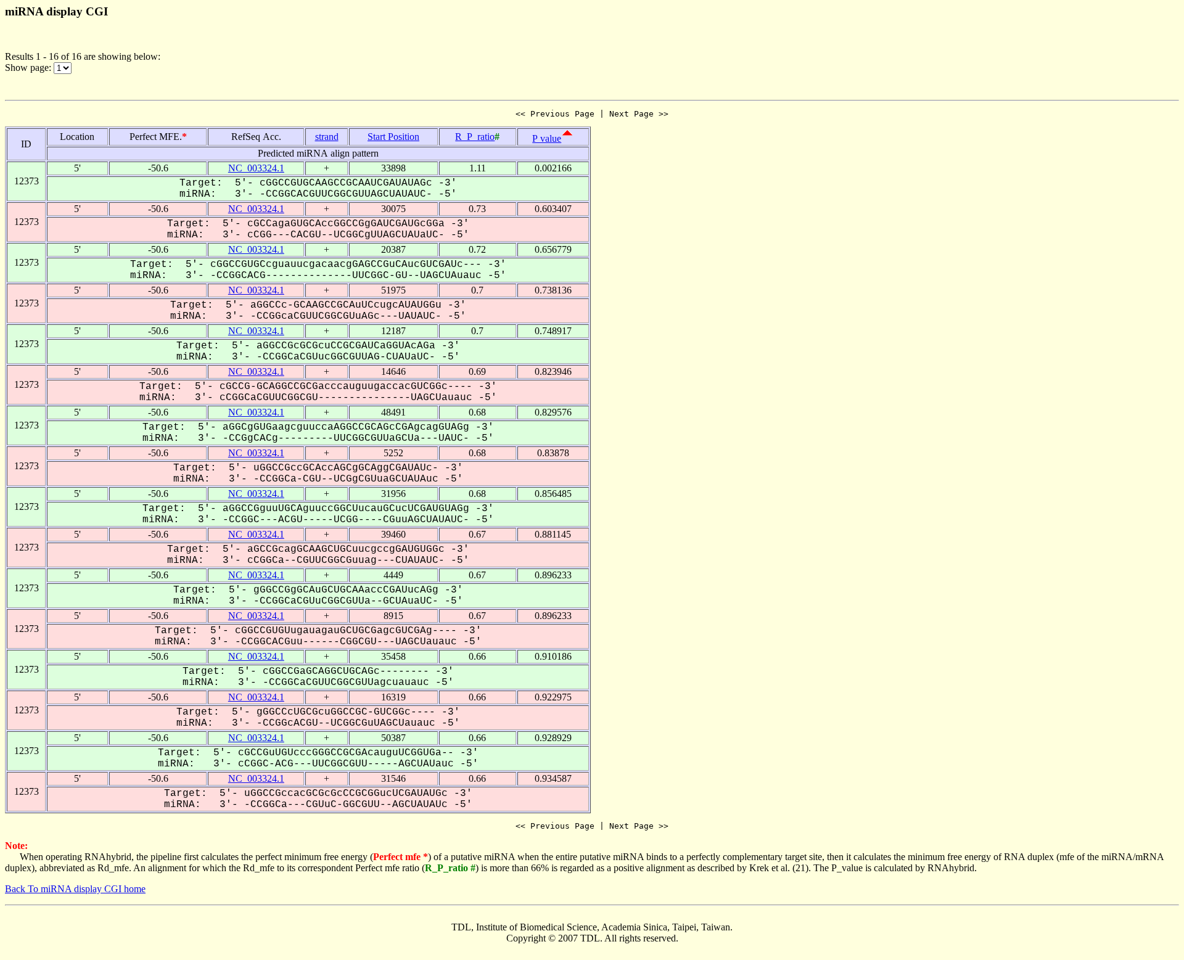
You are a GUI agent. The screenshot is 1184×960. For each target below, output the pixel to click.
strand (327, 136)
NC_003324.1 (256, 168)
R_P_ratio (475, 136)
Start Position (393, 136)
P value (546, 138)
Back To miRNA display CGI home (75, 889)
